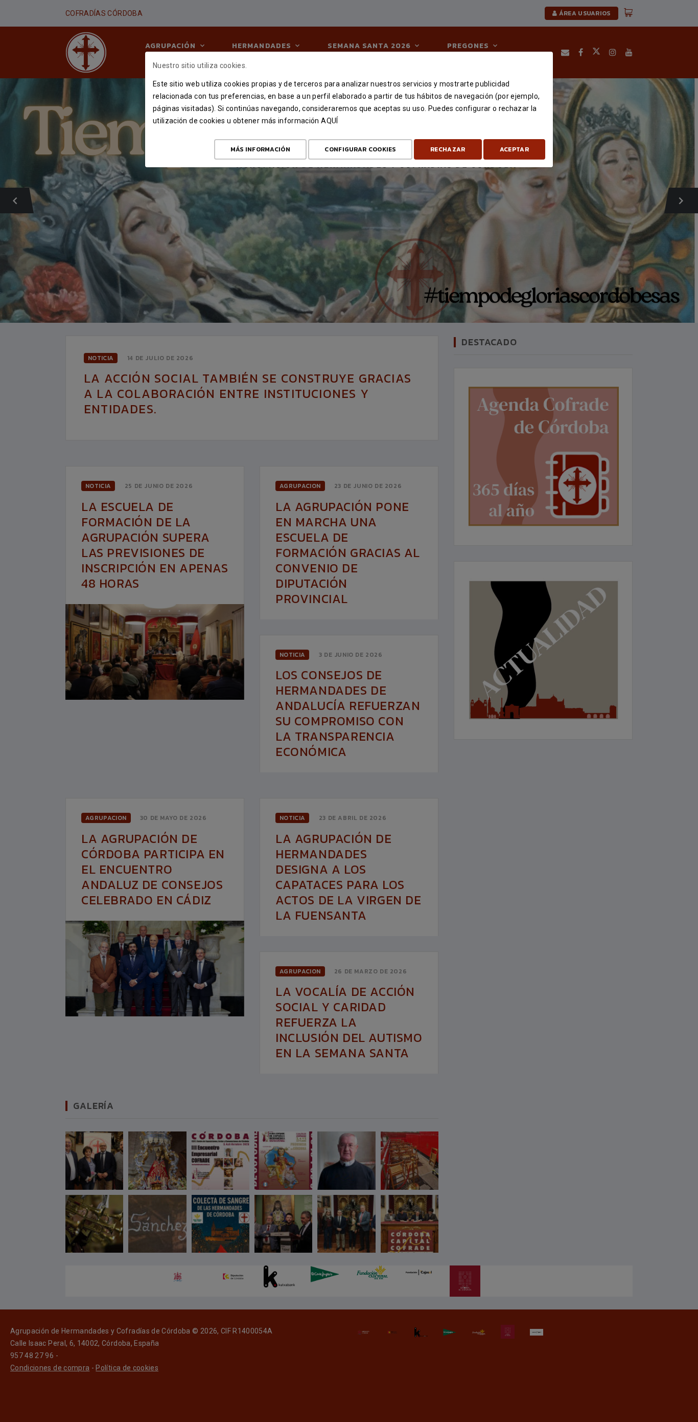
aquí (329, 121)
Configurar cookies (359, 149)
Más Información (260, 149)
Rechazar (447, 149)
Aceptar (514, 149)
